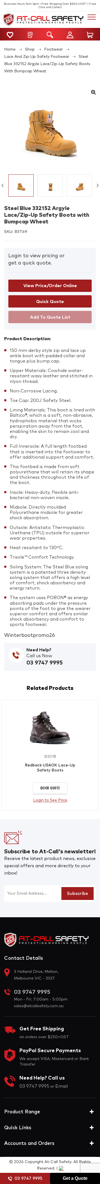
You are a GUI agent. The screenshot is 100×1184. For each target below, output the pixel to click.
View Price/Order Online (50, 286)
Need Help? (38, 650)
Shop (30, 49)
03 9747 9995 (28, 1178)
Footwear (53, 49)
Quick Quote (50, 787)
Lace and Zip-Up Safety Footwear (36, 57)
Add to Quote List (50, 317)
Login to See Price (50, 800)
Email (61, 1086)
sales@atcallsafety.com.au (39, 1006)
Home (10, 49)
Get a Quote (75, 1178)
